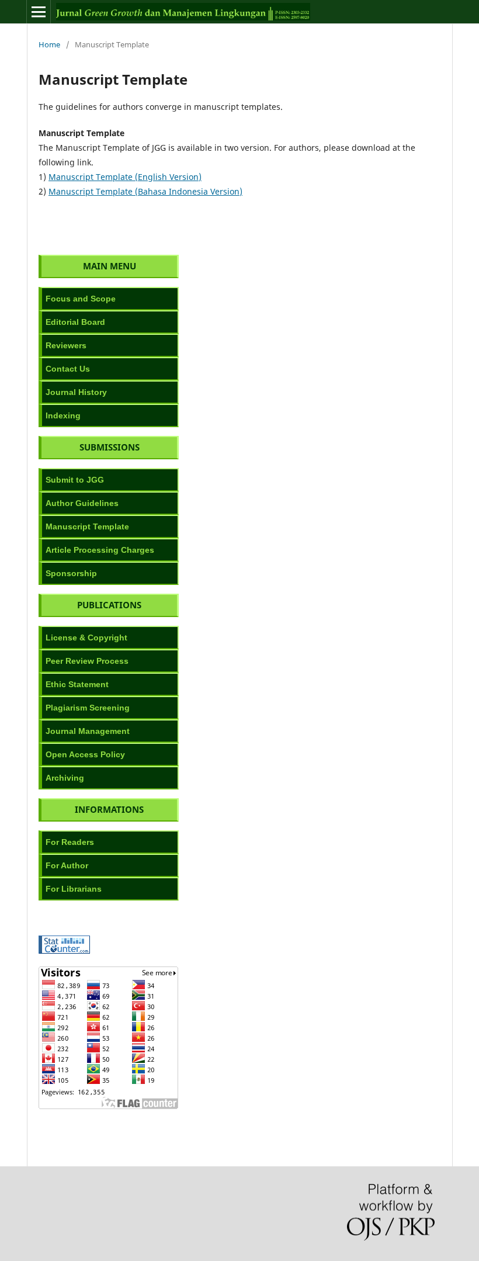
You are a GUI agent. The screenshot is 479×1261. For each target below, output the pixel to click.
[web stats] (64, 950)
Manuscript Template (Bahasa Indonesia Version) (145, 191)
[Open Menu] (38, 11)
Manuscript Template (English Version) (125, 176)
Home (49, 44)
